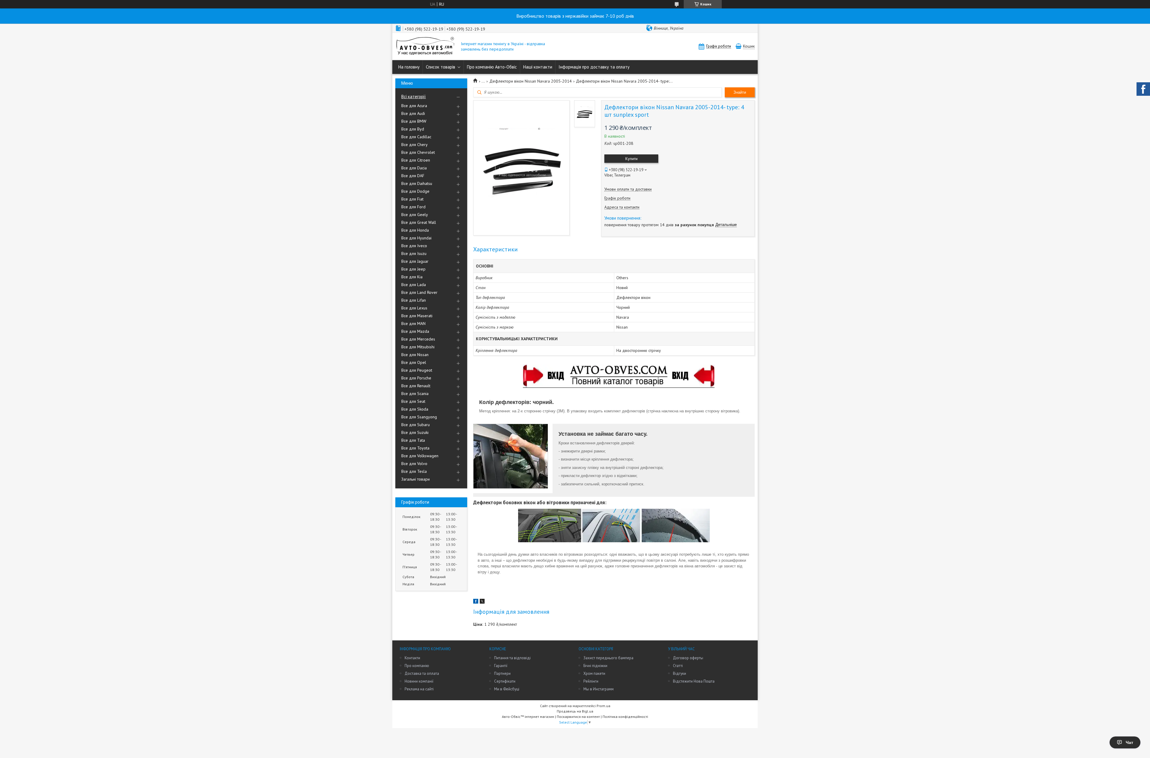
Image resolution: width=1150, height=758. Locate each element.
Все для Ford (413, 206)
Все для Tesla (414, 471)
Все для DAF (412, 175)
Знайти (739, 92)
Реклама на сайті (419, 689)
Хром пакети (594, 673)
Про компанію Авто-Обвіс (492, 67)
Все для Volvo (414, 463)
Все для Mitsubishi (418, 347)
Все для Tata (413, 440)
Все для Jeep (413, 269)
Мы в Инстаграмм (598, 689)
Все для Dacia (414, 168)
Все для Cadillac (416, 136)
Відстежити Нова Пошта (694, 681)
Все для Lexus (414, 308)
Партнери (502, 673)
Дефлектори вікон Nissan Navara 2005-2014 (530, 81)
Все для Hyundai (416, 238)
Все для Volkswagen (419, 455)
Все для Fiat (412, 199)
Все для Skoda (414, 409)
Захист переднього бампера (608, 657)
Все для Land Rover (419, 292)
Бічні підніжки (595, 665)
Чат (1129, 742)
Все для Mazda (415, 331)
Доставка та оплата (422, 673)
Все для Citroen (415, 160)
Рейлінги (590, 681)
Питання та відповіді (512, 657)
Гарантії (500, 665)
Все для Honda (415, 230)
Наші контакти (537, 67)
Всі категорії (413, 96)
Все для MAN (413, 323)
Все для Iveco (414, 245)
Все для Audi (413, 113)
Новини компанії (419, 681)
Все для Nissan (415, 354)
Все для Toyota (415, 448)
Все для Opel (413, 362)
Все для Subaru (415, 424)
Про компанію (417, 665)
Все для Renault (415, 385)
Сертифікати (504, 681)
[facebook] (475, 602)
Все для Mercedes (418, 339)
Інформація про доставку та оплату (594, 67)
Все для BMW (413, 121)
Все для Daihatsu (416, 183)
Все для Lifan (413, 300)
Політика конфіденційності (625, 716)
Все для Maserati (416, 315)
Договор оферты (688, 657)
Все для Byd (412, 129)
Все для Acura (414, 105)
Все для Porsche (416, 378)
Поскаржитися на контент (578, 716)
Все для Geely (414, 214)
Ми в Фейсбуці (506, 689)
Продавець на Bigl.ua (575, 711)
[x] (482, 602)
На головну (409, 67)
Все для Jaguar (415, 261)
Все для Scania (415, 393)
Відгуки (679, 673)
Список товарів (440, 67)
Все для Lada (413, 284)
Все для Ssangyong (419, 417)
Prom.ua (603, 706)
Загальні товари (415, 479)
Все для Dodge (415, 191)
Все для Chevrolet (418, 152)
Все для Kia (412, 276)
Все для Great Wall (418, 222)
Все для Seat (413, 401)
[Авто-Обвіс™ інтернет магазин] (425, 46)
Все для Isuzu (413, 253)
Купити (631, 158)
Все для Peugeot (416, 370)
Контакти (412, 657)
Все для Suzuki (415, 432)
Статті (678, 665)
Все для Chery (414, 144)
